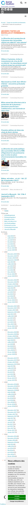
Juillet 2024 (10, 238)
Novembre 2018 (12, 386)
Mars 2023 (10, 272)
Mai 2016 (10, 450)
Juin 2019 (10, 370)
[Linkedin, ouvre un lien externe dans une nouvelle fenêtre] (5, 10)
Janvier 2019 (11, 380)
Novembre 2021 (12, 308)
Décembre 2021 (12, 306)
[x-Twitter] (8, 10)
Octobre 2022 (11, 284)
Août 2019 (10, 366)
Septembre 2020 (12, 338)
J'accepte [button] (16, 496)
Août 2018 (10, 392)
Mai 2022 (10, 294)
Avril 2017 (10, 426)
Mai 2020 (10, 346)
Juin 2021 (10, 318)
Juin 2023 (10, 266)
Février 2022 (11, 300)
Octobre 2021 (11, 310)
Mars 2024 (10, 246)
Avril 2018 (10, 400)
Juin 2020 (10, 344)
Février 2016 (11, 456)
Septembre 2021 (12, 312)
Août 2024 (10, 236)
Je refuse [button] (16, 498)
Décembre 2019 (12, 358)
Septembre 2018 (12, 390)
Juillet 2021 (10, 316)
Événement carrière (10, 225)
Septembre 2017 (12, 416)
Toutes (6, 210)
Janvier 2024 (11, 250)
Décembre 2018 (12, 384)
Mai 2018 (10, 398)
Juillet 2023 (10, 264)
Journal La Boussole (9, 229)
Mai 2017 (10, 424)
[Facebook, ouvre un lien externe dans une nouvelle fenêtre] (2, 10)
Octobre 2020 (11, 336)
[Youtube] (2, 12)
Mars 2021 (10, 324)
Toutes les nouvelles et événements (16, 22)
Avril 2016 (10, 452)
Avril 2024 (10, 244)
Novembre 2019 (12, 360)
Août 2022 (10, 288)
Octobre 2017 (11, 414)
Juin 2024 (10, 240)
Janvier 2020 (11, 354)
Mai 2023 (10, 268)
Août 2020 (10, 340)
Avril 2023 (10, 270)
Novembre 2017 (12, 412)
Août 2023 (10, 262)
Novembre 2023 (12, 256)
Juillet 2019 (10, 368)
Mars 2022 (10, 298)
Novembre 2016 (12, 438)
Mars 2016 (10, 454)
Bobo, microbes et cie (10, 221)
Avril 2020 (10, 348)
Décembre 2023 (12, 254)
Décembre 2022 (12, 280)
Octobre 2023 (11, 258)
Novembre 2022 (12, 282)
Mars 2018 (10, 402)
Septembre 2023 (12, 260)
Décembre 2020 (12, 332)
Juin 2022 (10, 292)
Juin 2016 (10, 448)
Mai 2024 (10, 242)
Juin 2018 (10, 396)
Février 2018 (11, 404)
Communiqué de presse (11, 227)
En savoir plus (5, 51)
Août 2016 (10, 444)
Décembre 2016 (12, 436)
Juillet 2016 (10, 446)
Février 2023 (11, 274)
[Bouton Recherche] (21, 2)
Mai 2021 (10, 320)
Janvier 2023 (11, 276)
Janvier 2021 (11, 328)
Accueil (3, 22)
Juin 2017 (10, 422)
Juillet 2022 (10, 290)
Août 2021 (10, 314)
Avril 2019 (10, 374)
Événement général (9, 217)
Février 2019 (11, 378)
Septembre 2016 (12, 442)
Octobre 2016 (11, 440)
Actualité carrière (9, 219)
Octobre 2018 (11, 388)
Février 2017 (11, 430)
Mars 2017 (10, 428)
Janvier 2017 (11, 432)
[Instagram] (11, 10)
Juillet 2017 (10, 420)
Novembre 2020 (12, 334)
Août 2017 (10, 418)
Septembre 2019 (12, 364)
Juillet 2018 (10, 394)
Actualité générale (9, 215)
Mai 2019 (10, 372)
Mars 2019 (10, 376)
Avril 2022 (10, 296)
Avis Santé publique (9, 223)
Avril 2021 (10, 322)
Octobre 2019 (11, 362)
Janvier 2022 (11, 302)
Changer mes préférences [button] (17, 501)
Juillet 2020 (10, 342)
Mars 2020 (10, 350)
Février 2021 (11, 326)
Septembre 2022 (12, 286)
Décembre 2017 (12, 410)
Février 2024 (11, 248)
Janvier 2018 (11, 406)
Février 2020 (11, 352)
